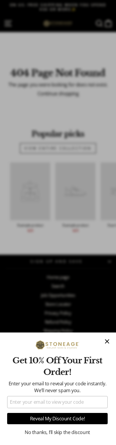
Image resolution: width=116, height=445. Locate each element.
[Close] (107, 341)
